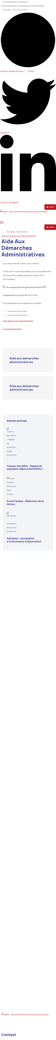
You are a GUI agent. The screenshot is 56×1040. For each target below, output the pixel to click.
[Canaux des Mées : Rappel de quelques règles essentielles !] (28, 444)
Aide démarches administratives (18, 321)
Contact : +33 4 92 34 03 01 (15, 9)
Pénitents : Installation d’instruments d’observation (24, 540)
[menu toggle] (1, 222)
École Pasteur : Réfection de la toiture (25, 502)
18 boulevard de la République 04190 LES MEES (22, 6)
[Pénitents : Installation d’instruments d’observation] (28, 522)
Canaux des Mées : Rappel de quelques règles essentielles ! (25, 467)
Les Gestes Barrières (12, 329)
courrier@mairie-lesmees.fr (15, 2)
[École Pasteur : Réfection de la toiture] (28, 486)
